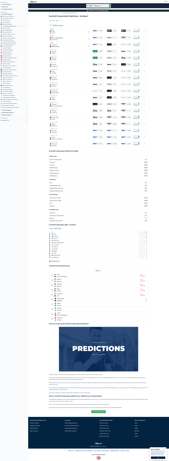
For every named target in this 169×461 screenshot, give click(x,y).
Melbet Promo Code (104, 428)
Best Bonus (5, 6)
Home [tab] (55, 228)
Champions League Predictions (72, 425)
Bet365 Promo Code (104, 436)
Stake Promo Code (104, 423)
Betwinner (137, 430)
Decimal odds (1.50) (5, 120)
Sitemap (127, 450)
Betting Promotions (7, 9)
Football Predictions (7, 14)
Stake (136, 423)
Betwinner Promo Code (105, 430)
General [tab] (51, 228)
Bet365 (136, 436)
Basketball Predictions (8, 112)
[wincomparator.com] (33, 2)
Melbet (136, 428)
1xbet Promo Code (104, 425)
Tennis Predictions (6, 110)
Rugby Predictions (6, 115)
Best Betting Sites (6, 4)
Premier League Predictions (71, 423)
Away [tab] (59, 228)
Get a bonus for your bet (99, 411)
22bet (136, 433)
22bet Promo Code (104, 433)
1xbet (136, 425)
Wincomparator (103, 446)
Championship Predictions (71, 430)
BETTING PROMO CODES (106, 420)
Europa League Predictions (71, 428)
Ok (158, 457)
